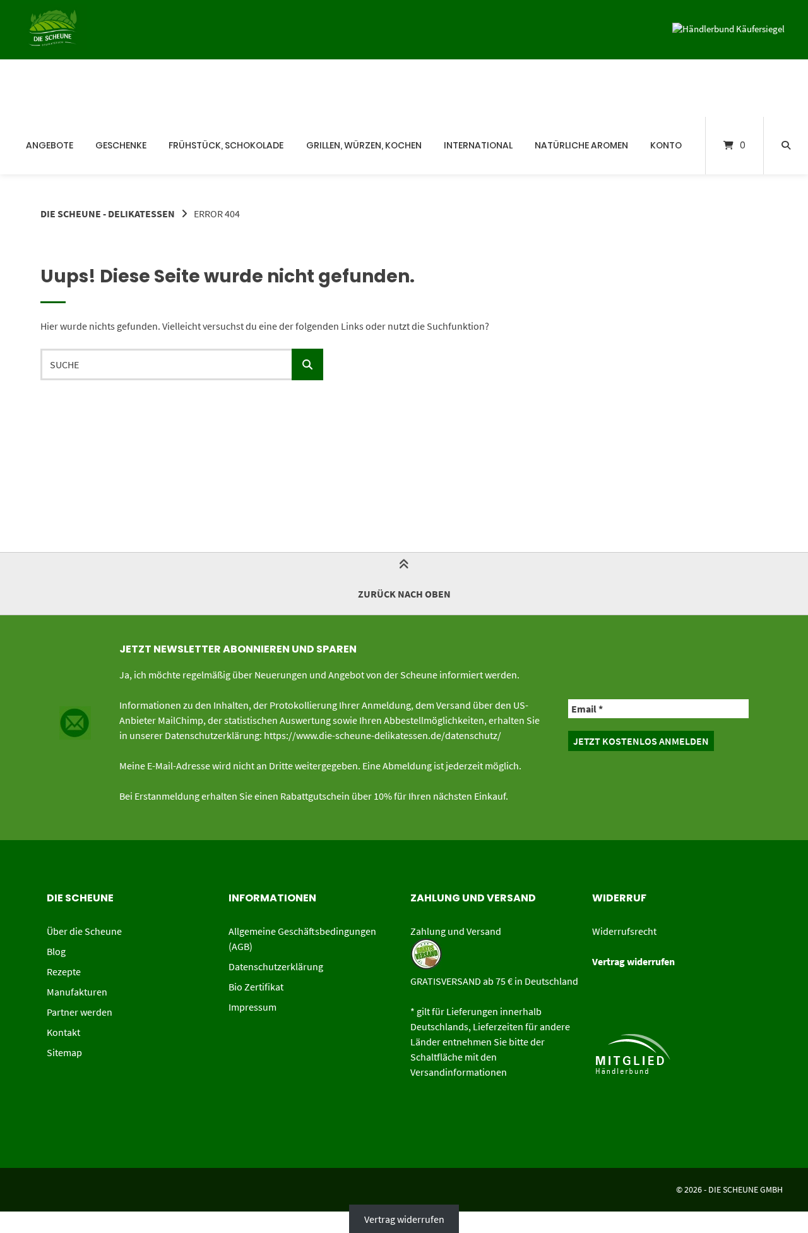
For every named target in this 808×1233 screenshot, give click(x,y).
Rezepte (64, 971)
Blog (56, 951)
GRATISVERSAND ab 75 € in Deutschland (494, 981)
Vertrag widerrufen (404, 1219)
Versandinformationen (458, 1072)
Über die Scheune (84, 931)
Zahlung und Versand (455, 931)
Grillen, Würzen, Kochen (364, 145)
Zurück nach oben (404, 593)
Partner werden (79, 1012)
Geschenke (120, 145)
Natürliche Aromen (581, 145)
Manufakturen (77, 991)
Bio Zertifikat (256, 986)
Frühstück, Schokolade (226, 145)
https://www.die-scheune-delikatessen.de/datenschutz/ (382, 735)
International (478, 145)
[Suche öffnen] (786, 145)
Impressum (252, 1007)
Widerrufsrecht (624, 931)
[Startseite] (31, 88)
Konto (666, 145)
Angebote (49, 145)
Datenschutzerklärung (276, 966)
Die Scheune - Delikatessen (107, 213)
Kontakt (63, 1032)
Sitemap (64, 1052)
